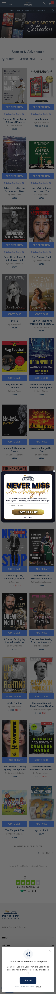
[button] (28, 512)
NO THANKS (28, 518)
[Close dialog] (54, 471)
